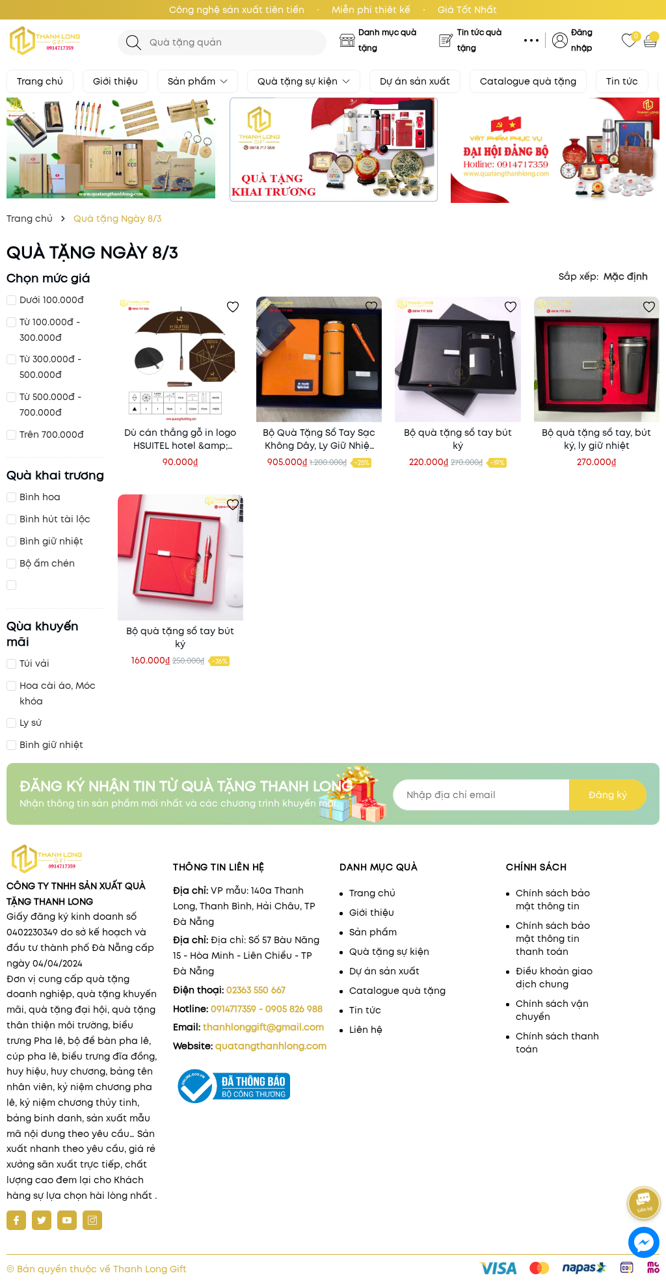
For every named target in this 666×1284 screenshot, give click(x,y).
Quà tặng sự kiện (299, 81)
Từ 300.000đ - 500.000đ (50, 367)
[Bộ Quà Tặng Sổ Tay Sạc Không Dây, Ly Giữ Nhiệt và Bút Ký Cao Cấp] (319, 359)
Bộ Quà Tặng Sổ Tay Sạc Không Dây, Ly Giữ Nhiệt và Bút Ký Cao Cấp (319, 439)
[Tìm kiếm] (133, 42)
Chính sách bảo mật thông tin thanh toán (553, 938)
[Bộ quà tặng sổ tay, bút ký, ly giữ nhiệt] (596, 359)
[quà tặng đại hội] (555, 150)
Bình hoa (40, 496)
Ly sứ (31, 722)
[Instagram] (92, 1220)
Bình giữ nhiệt (51, 541)
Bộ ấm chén (47, 563)
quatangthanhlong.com (270, 1045)
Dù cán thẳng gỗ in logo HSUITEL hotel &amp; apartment (180, 439)
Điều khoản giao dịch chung (554, 978)
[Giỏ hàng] (651, 40)
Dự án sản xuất (415, 81)
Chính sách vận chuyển (552, 1010)
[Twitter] (41, 1220)
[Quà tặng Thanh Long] (56, 40)
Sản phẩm (193, 81)
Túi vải (34, 663)
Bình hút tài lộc (55, 519)
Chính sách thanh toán (557, 1043)
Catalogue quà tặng (528, 81)
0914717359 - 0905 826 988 (267, 1008)
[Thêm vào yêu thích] (233, 307)
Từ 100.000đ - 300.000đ (50, 329)
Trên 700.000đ (52, 434)
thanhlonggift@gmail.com (263, 1027)
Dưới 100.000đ (52, 299)
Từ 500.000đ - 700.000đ (50, 404)
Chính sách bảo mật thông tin (553, 900)
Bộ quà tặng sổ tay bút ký (458, 439)
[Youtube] (67, 1220)
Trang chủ (40, 81)
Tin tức (622, 81)
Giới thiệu (115, 81)
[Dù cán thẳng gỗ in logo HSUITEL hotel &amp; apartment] (180, 359)
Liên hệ (365, 1029)
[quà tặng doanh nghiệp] (332, 150)
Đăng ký (608, 794)
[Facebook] (16, 1220)
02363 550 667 (256, 989)
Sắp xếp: (578, 276)
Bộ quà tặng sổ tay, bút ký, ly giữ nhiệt (596, 439)
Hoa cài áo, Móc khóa (58, 693)
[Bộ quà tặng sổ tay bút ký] (457, 359)
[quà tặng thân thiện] (111, 148)
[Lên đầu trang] (644, 1167)
